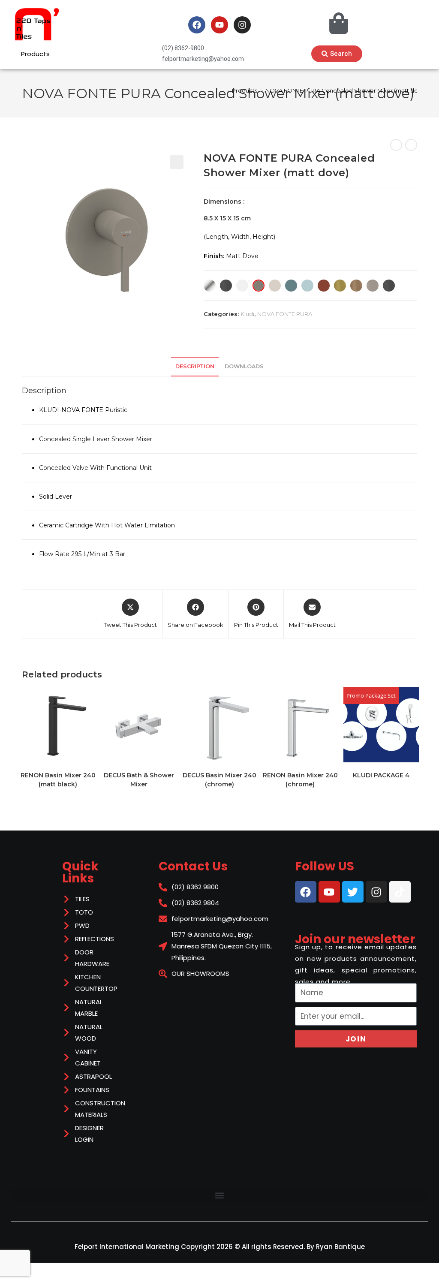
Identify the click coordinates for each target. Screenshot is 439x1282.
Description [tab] (194, 366)
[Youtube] (219, 24)
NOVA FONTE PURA (284, 313)
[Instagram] (242, 24)
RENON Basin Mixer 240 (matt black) (58, 779)
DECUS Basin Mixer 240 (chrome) (219, 779)
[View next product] (411, 145)
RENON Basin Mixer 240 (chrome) (300, 779)
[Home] (222, 90)
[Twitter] (353, 892)
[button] (176, 162)
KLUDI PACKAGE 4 (381, 775)
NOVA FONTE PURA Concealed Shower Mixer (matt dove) (346, 90)
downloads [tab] (244, 366)
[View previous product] (396, 145)
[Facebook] (196, 24)
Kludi (247, 313)
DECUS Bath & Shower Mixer (139, 779)
